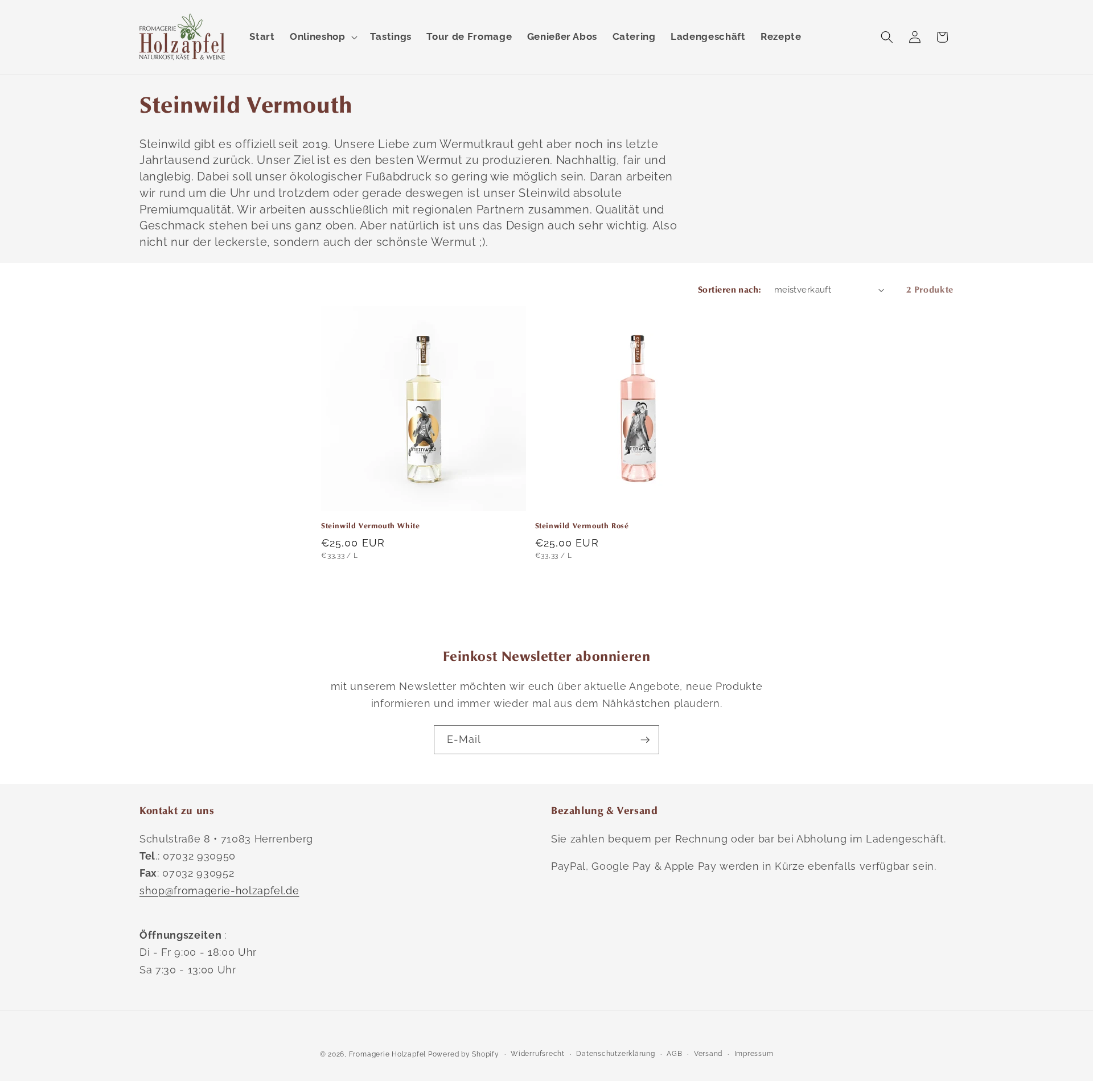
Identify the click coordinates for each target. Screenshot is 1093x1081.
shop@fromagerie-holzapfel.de (219, 891)
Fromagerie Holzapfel (387, 1054)
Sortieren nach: (730, 289)
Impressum (754, 1054)
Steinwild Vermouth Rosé (582, 526)
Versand (708, 1054)
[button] (322, 37)
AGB (674, 1054)
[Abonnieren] (645, 740)
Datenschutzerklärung (615, 1054)
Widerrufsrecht (538, 1054)
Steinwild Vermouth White (370, 526)
